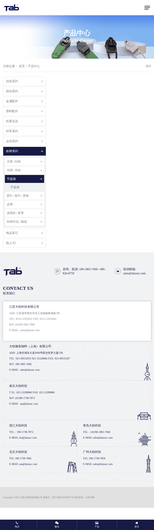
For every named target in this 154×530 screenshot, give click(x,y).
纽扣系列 (12, 91)
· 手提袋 (14, 187)
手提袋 (11, 178)
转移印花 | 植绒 (17, 221)
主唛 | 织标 (14, 161)
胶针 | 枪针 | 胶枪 (18, 195)
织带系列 (12, 131)
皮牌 (10, 204)
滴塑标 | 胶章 (15, 213)
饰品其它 (12, 233)
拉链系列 (12, 81)
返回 (148, 66)
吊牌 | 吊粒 (14, 170)
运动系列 (12, 141)
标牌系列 (12, 151)
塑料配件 (12, 111)
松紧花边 (12, 121)
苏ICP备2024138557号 (63, 497)
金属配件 (12, 101)
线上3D (11, 243)
